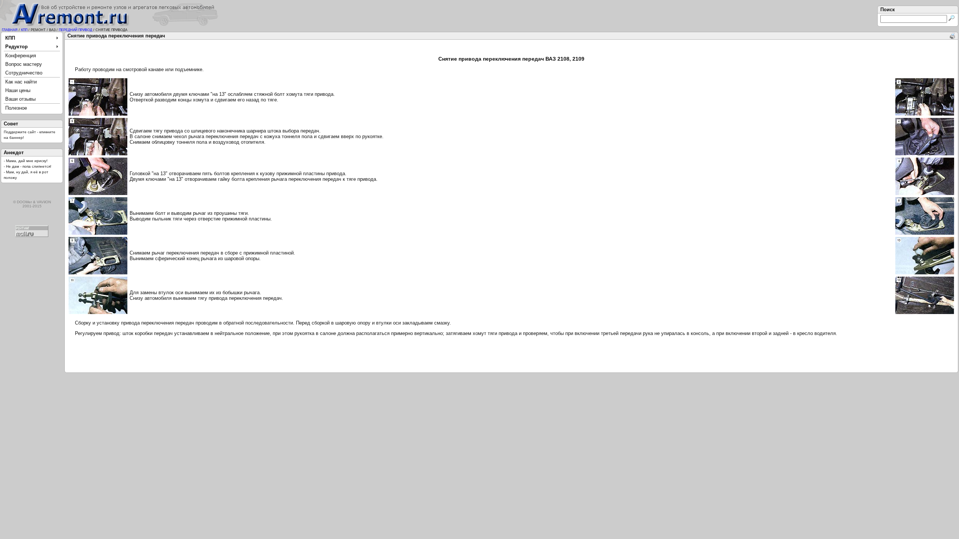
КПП (24, 30)
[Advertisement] (511, 48)
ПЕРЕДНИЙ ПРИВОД (75, 30)
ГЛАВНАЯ (10, 30)
